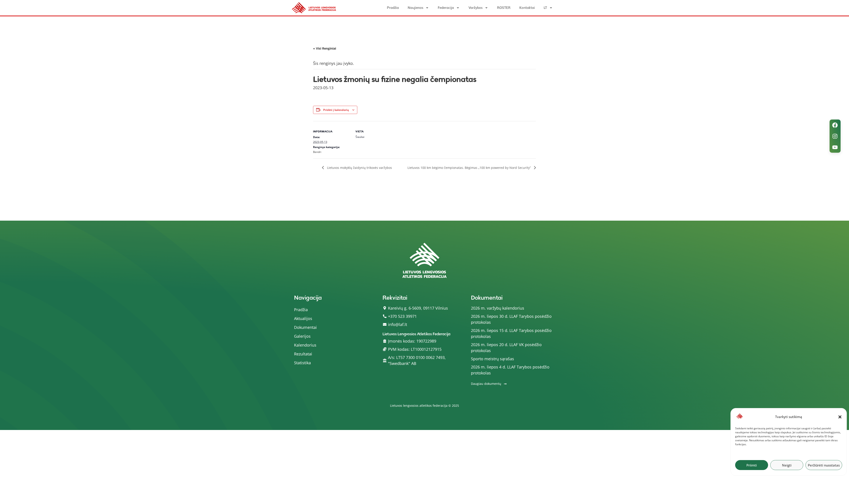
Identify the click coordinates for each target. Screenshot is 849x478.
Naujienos (415, 8)
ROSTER (504, 8)
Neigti (787, 465)
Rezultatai (303, 354)
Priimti (751, 465)
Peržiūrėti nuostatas (824, 465)
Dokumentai (305, 327)
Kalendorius (305, 345)
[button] (840, 417)
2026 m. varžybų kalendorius (497, 308)
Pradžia (393, 8)
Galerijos (302, 336)
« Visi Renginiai (324, 48)
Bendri (317, 152)
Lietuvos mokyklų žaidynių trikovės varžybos (359, 168)
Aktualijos (303, 318)
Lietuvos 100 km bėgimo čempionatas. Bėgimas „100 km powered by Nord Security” (469, 168)
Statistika (302, 362)
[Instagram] (835, 136)
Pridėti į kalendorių (336, 110)
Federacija (446, 8)
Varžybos (475, 8)
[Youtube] (835, 147)
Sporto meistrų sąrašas (492, 358)
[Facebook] (835, 125)
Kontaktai (527, 8)
